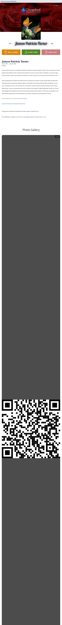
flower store (43, 117)
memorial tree (20, 117)
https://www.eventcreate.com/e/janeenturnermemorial (13, 103)
